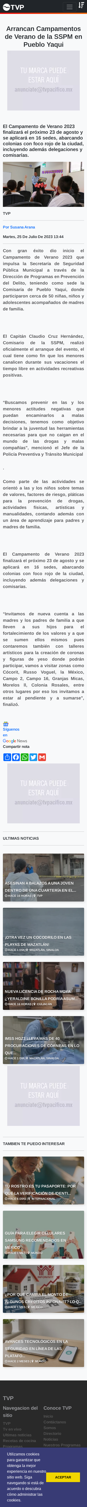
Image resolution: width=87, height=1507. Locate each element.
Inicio (48, 1416)
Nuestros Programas (62, 1445)
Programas (13, 1446)
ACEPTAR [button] (63, 1477)
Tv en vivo (12, 1429)
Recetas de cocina (19, 1441)
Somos (50, 1428)
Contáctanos (55, 1422)
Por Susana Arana (19, 227)
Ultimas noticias (17, 1435)
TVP (7, 1423)
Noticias (51, 1439)
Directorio (52, 1433)
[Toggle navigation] (69, 7)
